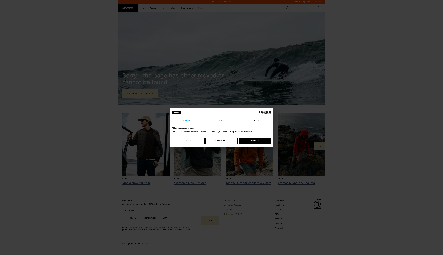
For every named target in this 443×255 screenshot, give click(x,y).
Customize (220, 141)
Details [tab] (221, 120)
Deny (188, 141)
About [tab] (256, 120)
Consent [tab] (186, 121)
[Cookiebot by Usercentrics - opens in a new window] (261, 112)
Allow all (255, 141)
